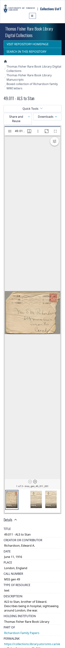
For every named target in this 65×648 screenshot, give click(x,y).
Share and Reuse (16, 119)
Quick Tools (30, 109)
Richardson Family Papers (21, 633)
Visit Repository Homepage (28, 44)
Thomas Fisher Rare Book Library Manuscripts (29, 77)
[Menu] (32, 16)
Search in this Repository (26, 52)
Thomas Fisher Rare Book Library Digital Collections (33, 68)
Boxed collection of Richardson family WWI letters (32, 86)
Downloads (45, 117)
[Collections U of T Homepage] (5, 61)
